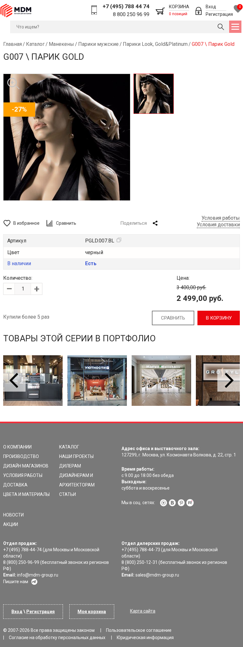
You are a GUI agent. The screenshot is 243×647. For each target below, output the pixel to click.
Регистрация (219, 14)
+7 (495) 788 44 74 (126, 6)
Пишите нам (15, 581)
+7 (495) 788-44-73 (141, 549)
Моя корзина (92, 611)
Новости (13, 514)
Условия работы (221, 218)
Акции (10, 524)
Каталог (69, 446)
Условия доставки (218, 225)
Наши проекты (76, 456)
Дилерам (70, 465)
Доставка (15, 484)
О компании (17, 446)
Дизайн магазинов (25, 465)
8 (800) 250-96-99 (21, 562)
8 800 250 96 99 (131, 14)
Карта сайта (142, 610)
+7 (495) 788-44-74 (22, 549)
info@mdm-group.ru (37, 574)
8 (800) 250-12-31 (140, 562)
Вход (211, 6)
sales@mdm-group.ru (157, 574)
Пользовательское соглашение (138, 630)
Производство (21, 456)
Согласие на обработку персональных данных (57, 637)
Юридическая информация (145, 637)
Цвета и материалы (26, 494)
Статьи (67, 494)
